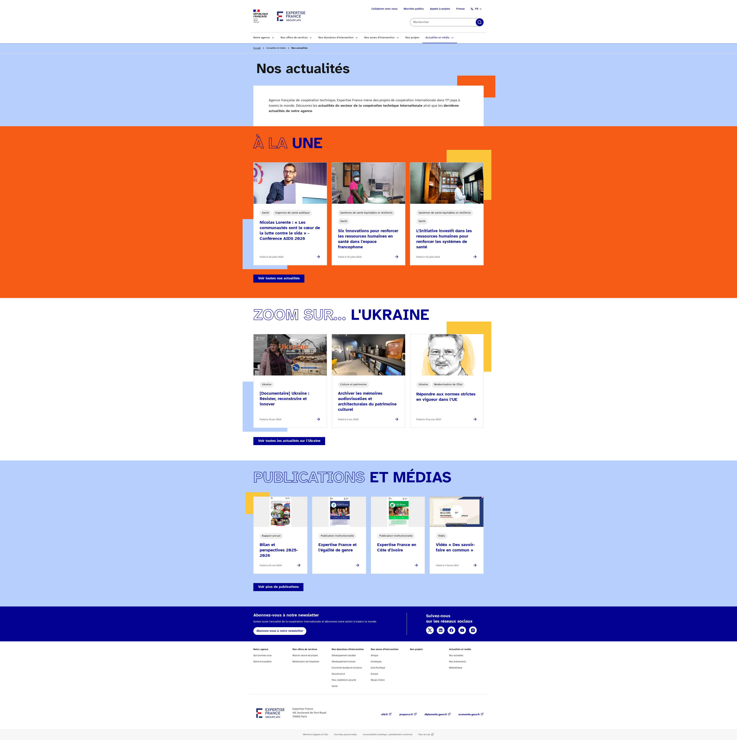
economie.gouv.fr (469, 714)
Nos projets (412, 37)
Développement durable (344, 655)
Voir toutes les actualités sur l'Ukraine (289, 441)
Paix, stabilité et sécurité (344, 680)
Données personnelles (345, 734)
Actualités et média (437, 37)
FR (476, 8)
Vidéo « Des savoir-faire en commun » (455, 548)
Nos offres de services (294, 37)
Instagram (473, 630)
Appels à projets (440, 8)
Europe (374, 674)
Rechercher (479, 22)
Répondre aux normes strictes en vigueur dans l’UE (445, 397)
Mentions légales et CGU (315, 734)
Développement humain (344, 661)
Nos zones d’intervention (379, 37)
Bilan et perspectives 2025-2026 (279, 550)
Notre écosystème (262, 661)
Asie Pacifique (378, 668)
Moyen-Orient (378, 680)
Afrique (374, 655)
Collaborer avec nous (384, 8)
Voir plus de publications (278, 587)
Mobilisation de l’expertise (305, 661)
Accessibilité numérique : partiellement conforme (387, 734)
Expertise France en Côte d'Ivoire (396, 548)
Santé (334, 686)
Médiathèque (455, 668)
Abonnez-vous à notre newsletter (279, 631)
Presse (460, 8)
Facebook (451, 630)
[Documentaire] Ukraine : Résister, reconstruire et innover (284, 399)
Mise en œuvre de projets (305, 655)
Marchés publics (414, 8)
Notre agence (261, 37)
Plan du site (424, 734)
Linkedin (441, 630)
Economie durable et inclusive (347, 668)
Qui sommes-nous (262, 655)
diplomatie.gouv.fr (436, 714)
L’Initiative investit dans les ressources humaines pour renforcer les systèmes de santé (444, 239)
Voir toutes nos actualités (279, 278)
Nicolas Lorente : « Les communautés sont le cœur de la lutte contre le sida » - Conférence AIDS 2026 (290, 230)
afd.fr (384, 714)
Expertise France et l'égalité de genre (337, 548)
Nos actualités (456, 655)
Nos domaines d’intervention (336, 37)
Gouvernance (338, 674)
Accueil (257, 48)
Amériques (376, 661)
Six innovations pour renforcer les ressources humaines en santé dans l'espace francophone (368, 239)
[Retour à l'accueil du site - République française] (291, 16)
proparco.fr (406, 714)
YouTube (462, 630)
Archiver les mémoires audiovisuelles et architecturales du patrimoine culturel (367, 401)
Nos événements (457, 661)
